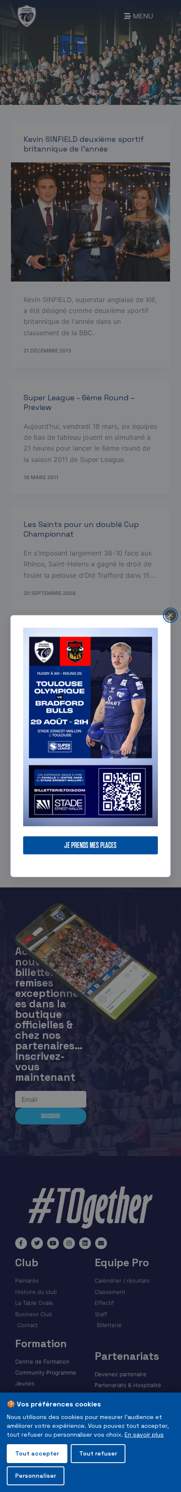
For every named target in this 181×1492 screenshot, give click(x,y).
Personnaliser (35, 1475)
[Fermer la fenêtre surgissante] (170, 615)
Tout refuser (98, 1453)
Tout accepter (37, 1453)
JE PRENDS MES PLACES (90, 845)
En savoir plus (144, 1434)
